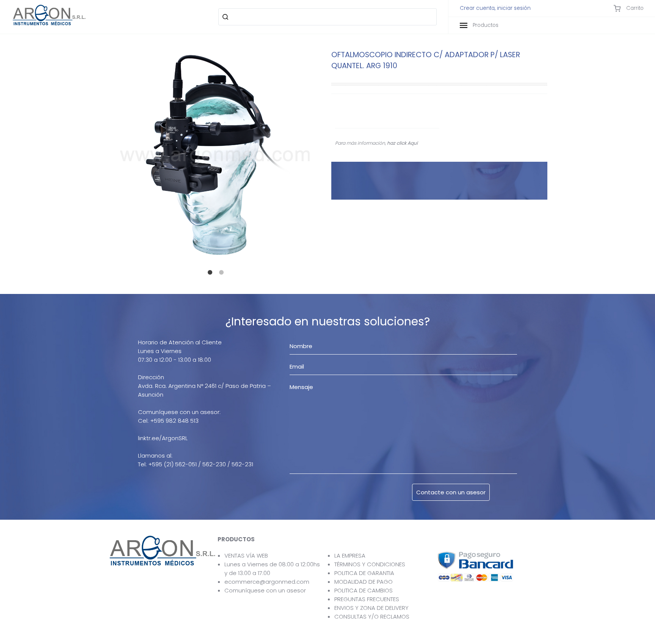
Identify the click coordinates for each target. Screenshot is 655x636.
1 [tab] (212, 274)
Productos (484, 25)
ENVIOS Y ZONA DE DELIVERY (371, 608)
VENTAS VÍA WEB (246, 555)
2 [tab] (223, 274)
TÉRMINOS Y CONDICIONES (369, 564)
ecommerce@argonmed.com (266, 582)
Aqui (412, 143)
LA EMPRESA (349, 555)
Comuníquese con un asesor (265, 590)
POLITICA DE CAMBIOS (363, 590)
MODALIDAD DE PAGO (363, 582)
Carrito (634, 8)
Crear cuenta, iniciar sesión (495, 8)
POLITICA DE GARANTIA (364, 573)
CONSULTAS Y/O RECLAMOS (371, 616)
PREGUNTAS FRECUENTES (366, 599)
